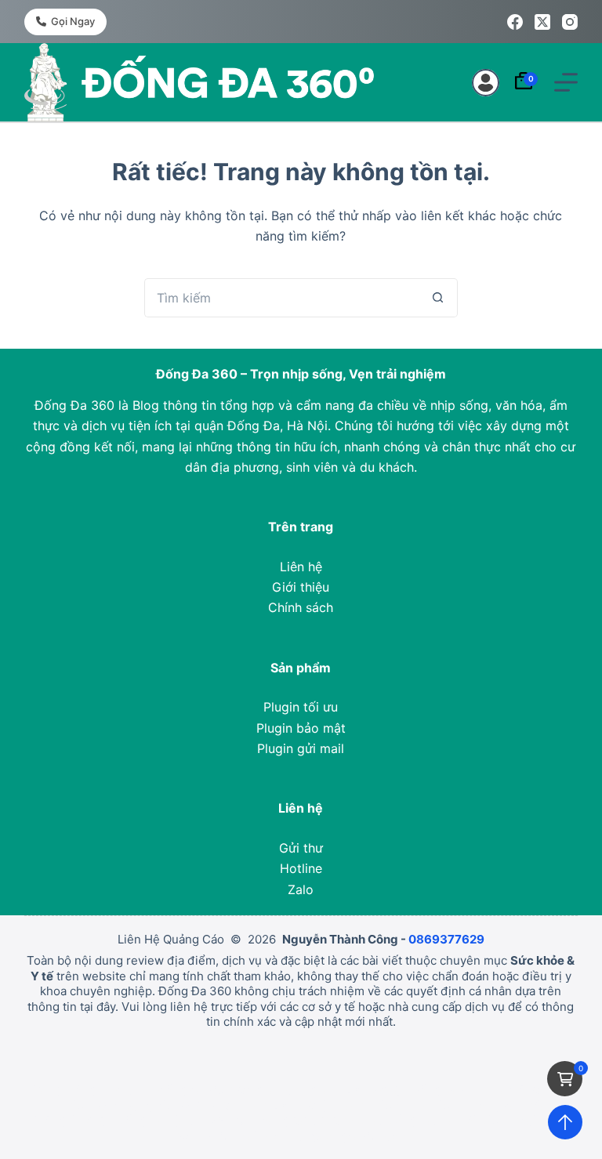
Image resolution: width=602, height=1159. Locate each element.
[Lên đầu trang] (565, 1122)
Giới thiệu (300, 587)
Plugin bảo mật (301, 728)
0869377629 (446, 939)
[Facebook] (515, 22)
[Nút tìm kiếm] (438, 297)
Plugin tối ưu (300, 707)
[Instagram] (570, 22)
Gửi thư (301, 848)
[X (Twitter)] (542, 22)
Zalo (301, 889)
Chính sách (300, 607)
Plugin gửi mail (300, 748)
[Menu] (566, 82)
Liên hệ (301, 566)
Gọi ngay (73, 21)
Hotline (301, 868)
